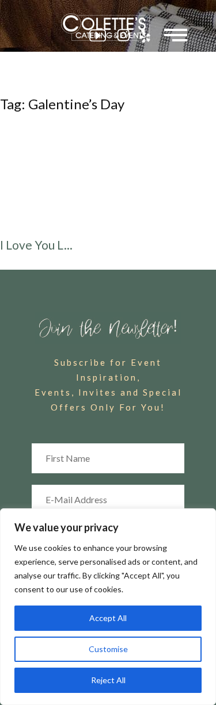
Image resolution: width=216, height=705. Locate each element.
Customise (108, 649)
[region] (108, 606)
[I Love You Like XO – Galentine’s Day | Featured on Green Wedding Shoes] (108, 177)
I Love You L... (36, 244)
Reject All (108, 680)
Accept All (108, 618)
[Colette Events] (108, 27)
